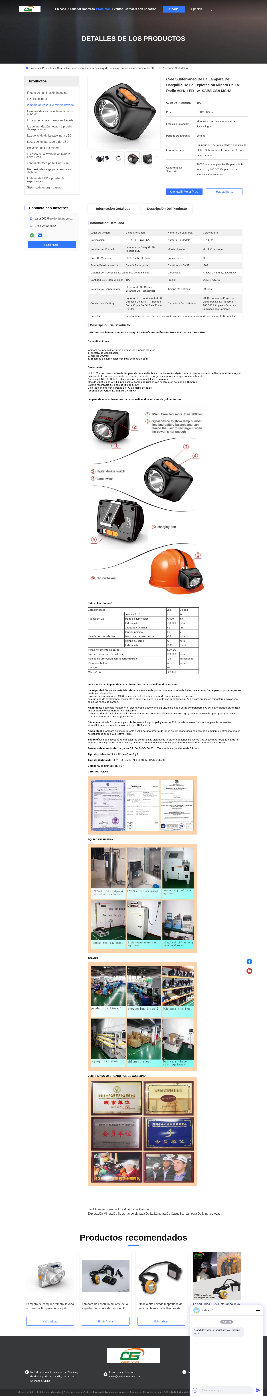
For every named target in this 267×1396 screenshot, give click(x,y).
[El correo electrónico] (40, 235)
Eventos (117, 9)
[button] (31, 1284)
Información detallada (113, 208)
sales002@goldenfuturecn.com (55, 218)
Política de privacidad (49, 1392)
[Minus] (258, 1310)
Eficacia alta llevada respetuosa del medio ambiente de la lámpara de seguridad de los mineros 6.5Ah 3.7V (161, 1306)
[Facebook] (249, 961)
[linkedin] (249, 971)
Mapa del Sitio (26, 1392)
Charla (173, 9)
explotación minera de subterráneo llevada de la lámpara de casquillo (135, 1213)
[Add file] (195, 1390)
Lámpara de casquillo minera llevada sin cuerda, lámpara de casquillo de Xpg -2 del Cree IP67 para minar (50, 1306)
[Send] (258, 1390)
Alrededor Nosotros (81, 9)
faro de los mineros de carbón (128, 1209)
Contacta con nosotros (140, 9)
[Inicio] (30, 9)
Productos (103, 9)
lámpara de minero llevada (203, 1213)
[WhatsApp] (32, 235)
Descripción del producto (167, 208)
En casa (60, 9)
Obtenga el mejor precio (184, 191)
